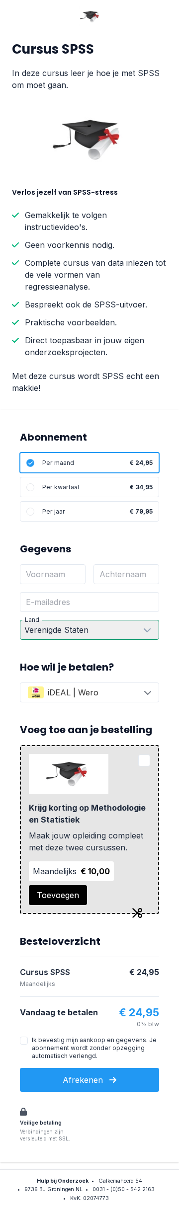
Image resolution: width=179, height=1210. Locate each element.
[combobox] (89, 692)
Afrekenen (84, 1080)
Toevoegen (58, 895)
